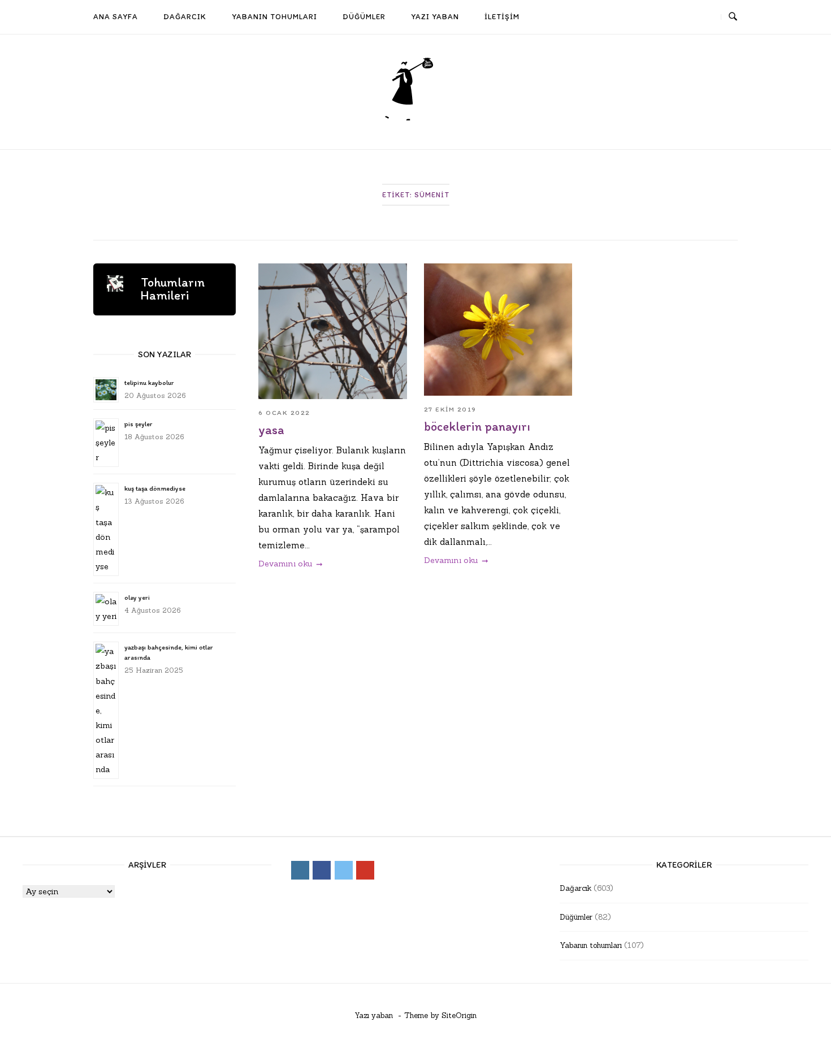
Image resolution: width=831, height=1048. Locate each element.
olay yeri (137, 597)
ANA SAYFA (115, 16)
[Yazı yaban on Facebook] (663, 17)
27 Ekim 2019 (450, 409)
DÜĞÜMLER (364, 16)
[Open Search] (733, 17)
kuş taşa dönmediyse (154, 488)
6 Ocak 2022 (284, 413)
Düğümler (576, 917)
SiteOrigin (459, 1015)
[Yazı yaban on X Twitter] (684, 17)
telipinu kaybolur (149, 383)
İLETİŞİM (502, 16)
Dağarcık (575, 888)
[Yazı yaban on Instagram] (642, 17)
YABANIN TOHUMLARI (274, 16)
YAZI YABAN (435, 16)
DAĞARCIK (184, 16)
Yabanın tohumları (591, 945)
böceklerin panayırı (477, 426)
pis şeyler (138, 424)
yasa (271, 430)
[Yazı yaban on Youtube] (704, 17)
